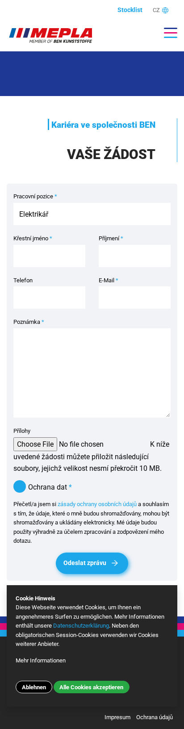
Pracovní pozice (35, 196)
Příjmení (111, 238)
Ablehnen (34, 687)
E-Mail (108, 280)
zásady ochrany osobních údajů (97, 504)
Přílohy (21, 430)
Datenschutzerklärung (81, 625)
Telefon (23, 280)
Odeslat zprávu (84, 563)
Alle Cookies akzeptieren (91, 687)
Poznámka (28, 321)
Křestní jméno (32, 238)
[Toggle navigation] (166, 32)
